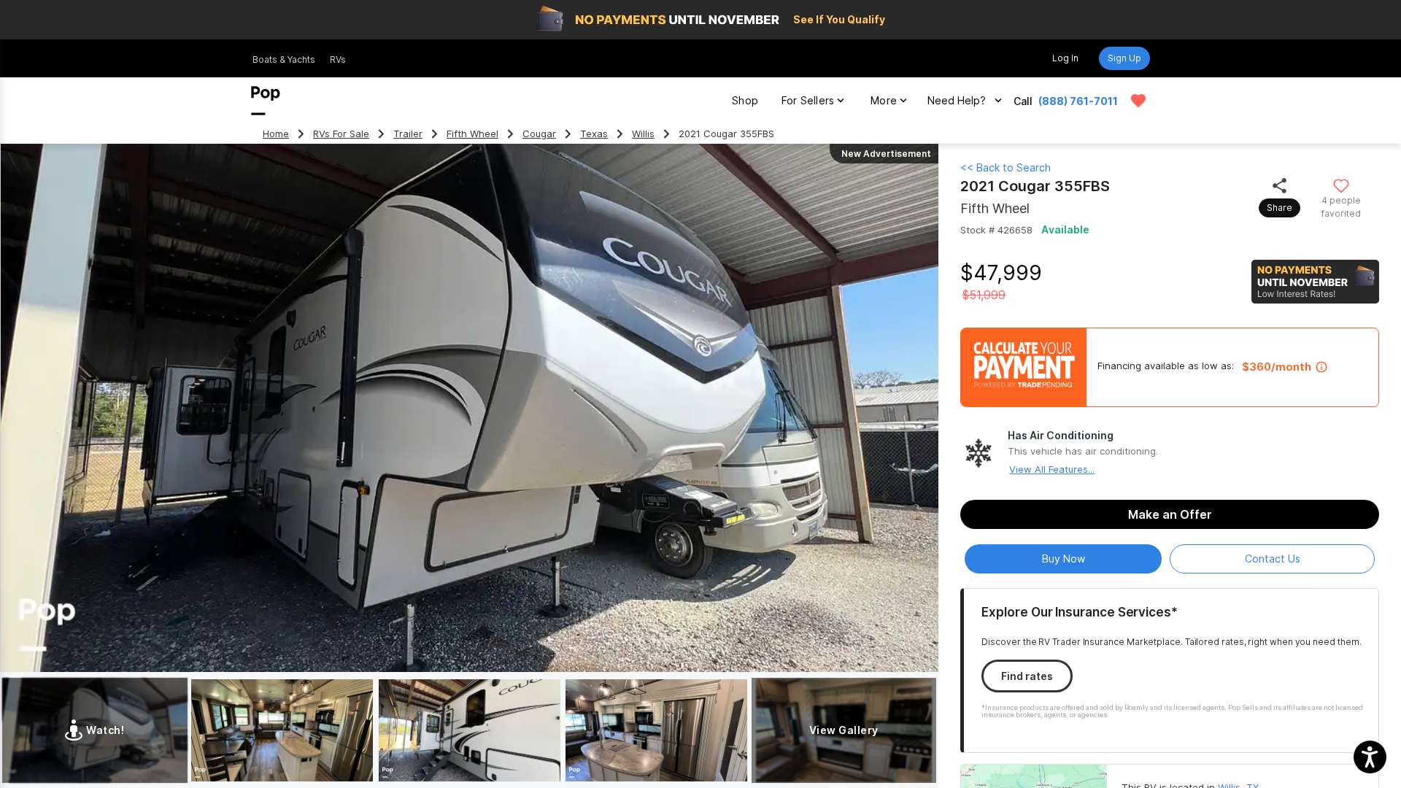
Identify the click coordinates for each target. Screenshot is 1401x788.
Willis (643, 134)
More (884, 100)
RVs (338, 59)
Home (276, 134)
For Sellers (807, 100)
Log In (1065, 58)
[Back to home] (265, 100)
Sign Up (1124, 58)
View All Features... (1052, 469)
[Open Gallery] (282, 730)
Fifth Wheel (472, 134)
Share (1279, 207)
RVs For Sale (341, 134)
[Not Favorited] (1341, 185)
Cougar (539, 134)
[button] (1370, 757)
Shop (745, 100)
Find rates (1027, 676)
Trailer (407, 134)
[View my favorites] (1138, 100)
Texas (594, 134)
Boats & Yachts (283, 59)
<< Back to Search (1005, 167)
